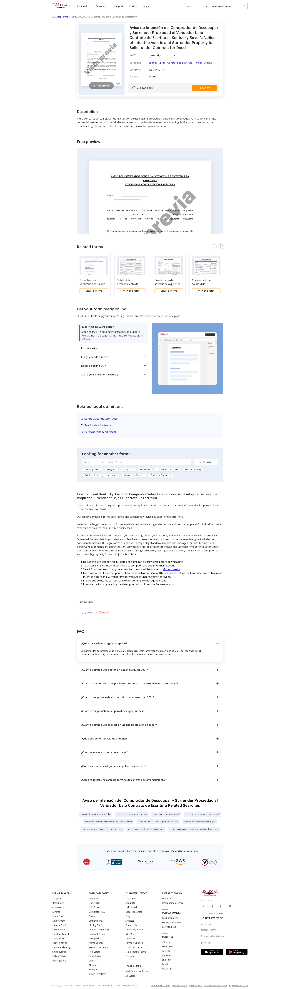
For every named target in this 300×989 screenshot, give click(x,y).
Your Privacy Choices (160, 985)
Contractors (58, 907)
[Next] (220, 246)
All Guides (130, 975)
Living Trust (128, 469)
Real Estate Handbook (136, 971)
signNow (166, 955)
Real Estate (94, 951)
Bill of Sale (94, 907)
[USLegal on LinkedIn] (221, 906)
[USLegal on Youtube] (229, 906)
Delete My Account (135, 929)
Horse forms (111, 475)
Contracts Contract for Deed (101, 418)
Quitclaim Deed (91, 475)
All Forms (93, 965)
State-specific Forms (135, 951)
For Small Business (171, 922)
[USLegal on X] (203, 906)
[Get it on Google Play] (236, 952)
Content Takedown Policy (215, 985)
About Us (130, 902)
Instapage (167, 968)
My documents (171, 569)
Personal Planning (61, 947)
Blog (127, 916)
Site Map (129, 934)
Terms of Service (179, 985)
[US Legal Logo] (210, 892)
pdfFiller (166, 950)
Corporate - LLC (97, 911)
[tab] (112, 333)
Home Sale (145, 469)
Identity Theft (59, 925)
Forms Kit (130, 956)
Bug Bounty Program (238, 985)
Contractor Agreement (161, 475)
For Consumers (170, 917)
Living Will (111, 469)
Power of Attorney (193, 469)
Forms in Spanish (134, 942)
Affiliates (129, 920)
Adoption (57, 898)
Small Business (60, 951)
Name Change (59, 942)
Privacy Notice (195, 985)
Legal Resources (133, 911)
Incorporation (59, 929)
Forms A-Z (94, 969)
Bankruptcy (58, 902)
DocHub (166, 964)
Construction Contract (134, 475)
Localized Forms (133, 947)
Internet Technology (99, 929)
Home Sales (58, 916)
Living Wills (94, 938)
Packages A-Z (59, 960)
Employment (58, 920)
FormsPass (167, 946)
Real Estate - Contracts (97, 425)
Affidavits (93, 898)
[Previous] (214, 246)
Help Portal (131, 907)
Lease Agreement (92, 469)
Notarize (166, 898)
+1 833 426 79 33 (212, 918)
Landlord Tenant (60, 934)
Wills (91, 960)
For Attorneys (169, 926)
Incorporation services (173, 902)
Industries (130, 938)
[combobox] (197, 6)
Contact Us (131, 925)
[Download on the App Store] (212, 952)
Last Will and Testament (167, 469)
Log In (151, 565)
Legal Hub (130, 898)
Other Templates (97, 973)
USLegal (166, 942)
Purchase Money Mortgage (100, 431)
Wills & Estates (59, 956)
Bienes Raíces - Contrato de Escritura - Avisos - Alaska (180, 62)
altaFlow (166, 959)
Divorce (56, 911)
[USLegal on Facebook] (212, 906)
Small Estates (95, 956)
